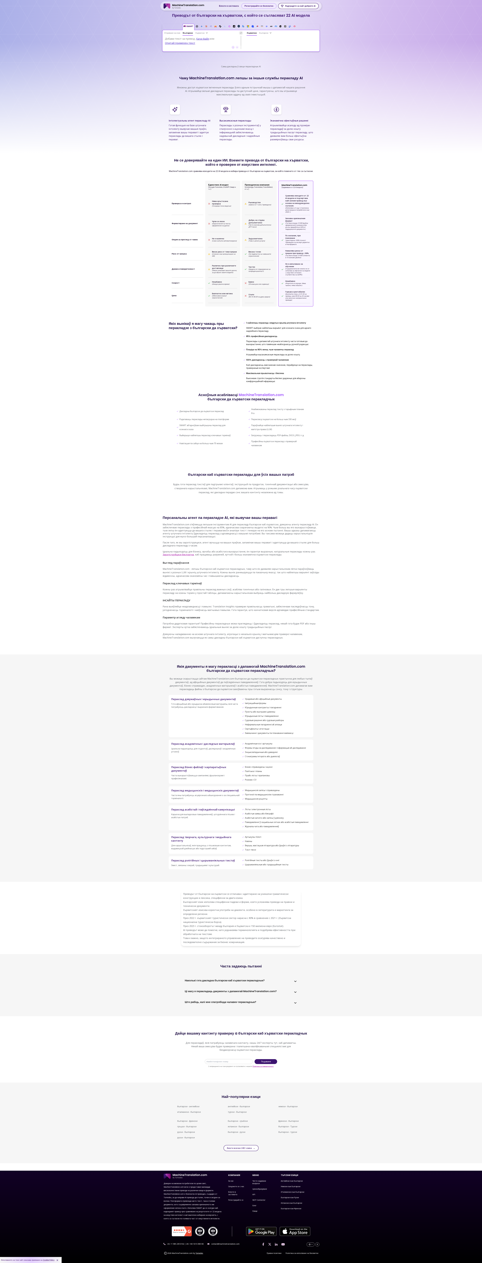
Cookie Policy (48, 1260)
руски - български (186, 1137)
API (253, 1194)
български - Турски (287, 1126)
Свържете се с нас (236, 1186)
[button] (188, 27)
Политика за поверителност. (263, 1066)
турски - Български (237, 1112)
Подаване (266, 1061)
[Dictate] (237, 47)
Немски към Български (290, 1186)
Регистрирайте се (235, 1200)
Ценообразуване (259, 1189)
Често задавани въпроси (259, 1182)
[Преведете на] (270, 33)
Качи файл (202, 38)
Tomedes (199, 1253)
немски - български (287, 1106)
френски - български (288, 1121)
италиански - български (189, 1112)
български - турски (287, 1132)
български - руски (236, 1132)
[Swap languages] (241, 33)
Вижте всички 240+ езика (241, 1148)
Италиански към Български (292, 1192)
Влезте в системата (229, 6)
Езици (254, 1211)
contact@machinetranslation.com (225, 1244)
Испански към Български (291, 1203)
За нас (231, 1181)
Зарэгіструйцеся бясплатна (178, 554)
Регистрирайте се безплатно (259, 6)
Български (188, 33)
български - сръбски (238, 1121)
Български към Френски (291, 1208)
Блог (254, 1205)
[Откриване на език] (207, 33)
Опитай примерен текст (180, 43)
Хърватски (199, 33)
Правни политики (274, 1253)
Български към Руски (290, 1197)
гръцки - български (186, 1126)
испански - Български (238, 1126)
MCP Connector (258, 1200)
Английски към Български (292, 1181)
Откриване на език (172, 33)
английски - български (239, 1106)
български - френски (187, 1121)
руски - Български (186, 1132)
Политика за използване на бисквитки (301, 1253)
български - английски (188, 1106)
